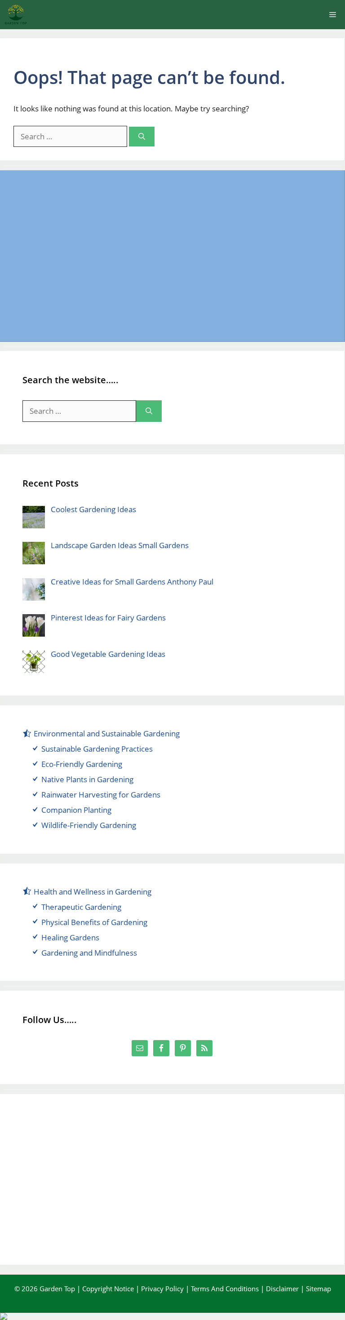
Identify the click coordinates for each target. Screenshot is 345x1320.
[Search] (142, 137)
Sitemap (318, 1288)
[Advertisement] (172, 256)
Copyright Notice (108, 1288)
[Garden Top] (15, 14)
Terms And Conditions (225, 1288)
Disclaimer (282, 1288)
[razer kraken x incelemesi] (172, 1316)
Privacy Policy (162, 1288)
